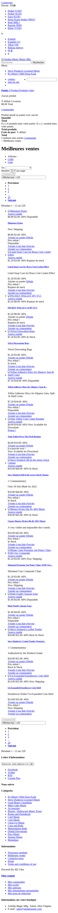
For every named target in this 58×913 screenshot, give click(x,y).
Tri (2, 167)
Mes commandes (16, 882)
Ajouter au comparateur (20, 249)
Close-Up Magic (16, 822)
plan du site (13, 82)
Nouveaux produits (17, 852)
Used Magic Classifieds (20, 802)
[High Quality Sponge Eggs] (23, 594)
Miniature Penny (15, 223)
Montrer (5, 170)
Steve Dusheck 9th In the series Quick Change (28, 475)
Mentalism (13, 840)
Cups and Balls (15, 825)
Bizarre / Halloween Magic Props (25, 811)
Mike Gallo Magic (17, 805)
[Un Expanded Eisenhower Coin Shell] (28, 675)
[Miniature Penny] (17, 211)
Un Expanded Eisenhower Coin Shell (24, 688)
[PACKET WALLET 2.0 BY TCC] (25, 295)
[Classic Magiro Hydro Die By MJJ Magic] (26, 509)
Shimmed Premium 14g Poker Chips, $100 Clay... (30, 565)
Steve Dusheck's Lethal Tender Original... (26, 641)
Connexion (7, 2)
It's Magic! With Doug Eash (22, 73)
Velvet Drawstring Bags (18, 343)
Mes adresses (14, 887)
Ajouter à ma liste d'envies (21, 246)
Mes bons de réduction (19, 893)
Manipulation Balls (17, 828)
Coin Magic (14, 820)
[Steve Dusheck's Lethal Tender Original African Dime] (25, 629)
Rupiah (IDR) (15, 25)
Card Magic (14, 817)
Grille (11, 159)
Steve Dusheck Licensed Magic (24, 71)
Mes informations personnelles (23, 890)
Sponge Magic (15, 837)
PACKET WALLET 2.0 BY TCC (22, 308)
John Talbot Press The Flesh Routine (24, 436)
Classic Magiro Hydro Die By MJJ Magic (27, 521)
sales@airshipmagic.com (29, 909)
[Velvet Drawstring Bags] (21, 331)
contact (11, 79)
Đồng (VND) (15, 28)
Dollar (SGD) (15, 13)
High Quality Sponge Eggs (20, 606)
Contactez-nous (16, 858)
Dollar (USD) (15, 11)
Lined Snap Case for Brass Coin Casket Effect (28, 267)
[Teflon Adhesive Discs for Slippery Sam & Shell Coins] (32, 375)
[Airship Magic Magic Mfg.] (16, 59)
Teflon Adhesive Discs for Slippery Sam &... (27, 387)
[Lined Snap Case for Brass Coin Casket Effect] (32, 254)
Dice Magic (14, 834)
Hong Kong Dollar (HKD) (21, 19)
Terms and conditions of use (22, 864)
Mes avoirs (13, 884)
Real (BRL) (14, 22)
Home (11, 861)
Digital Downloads (17, 831)
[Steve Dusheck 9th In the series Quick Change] (32, 463)
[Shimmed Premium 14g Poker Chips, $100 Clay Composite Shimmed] (32, 553)
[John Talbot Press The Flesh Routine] (26, 418)
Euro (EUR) (14, 16)
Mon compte (8, 875)
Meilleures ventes (16, 855)
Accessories (14, 808)
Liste (10, 162)
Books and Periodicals (19, 814)
